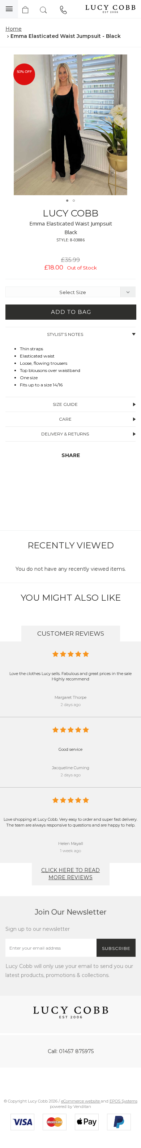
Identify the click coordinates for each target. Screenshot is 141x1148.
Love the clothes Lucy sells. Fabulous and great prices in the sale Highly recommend (70, 676)
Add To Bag (71, 311)
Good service (70, 749)
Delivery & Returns (65, 434)
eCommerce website (81, 1101)
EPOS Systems (123, 1101)
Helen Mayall (70, 843)
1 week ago (70, 850)
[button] (128, 61)
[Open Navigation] (9, 9)
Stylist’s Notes (65, 334)
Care (65, 419)
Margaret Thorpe (70, 697)
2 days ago (71, 704)
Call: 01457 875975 (71, 1051)
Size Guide (65, 404)
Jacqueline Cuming (70, 767)
